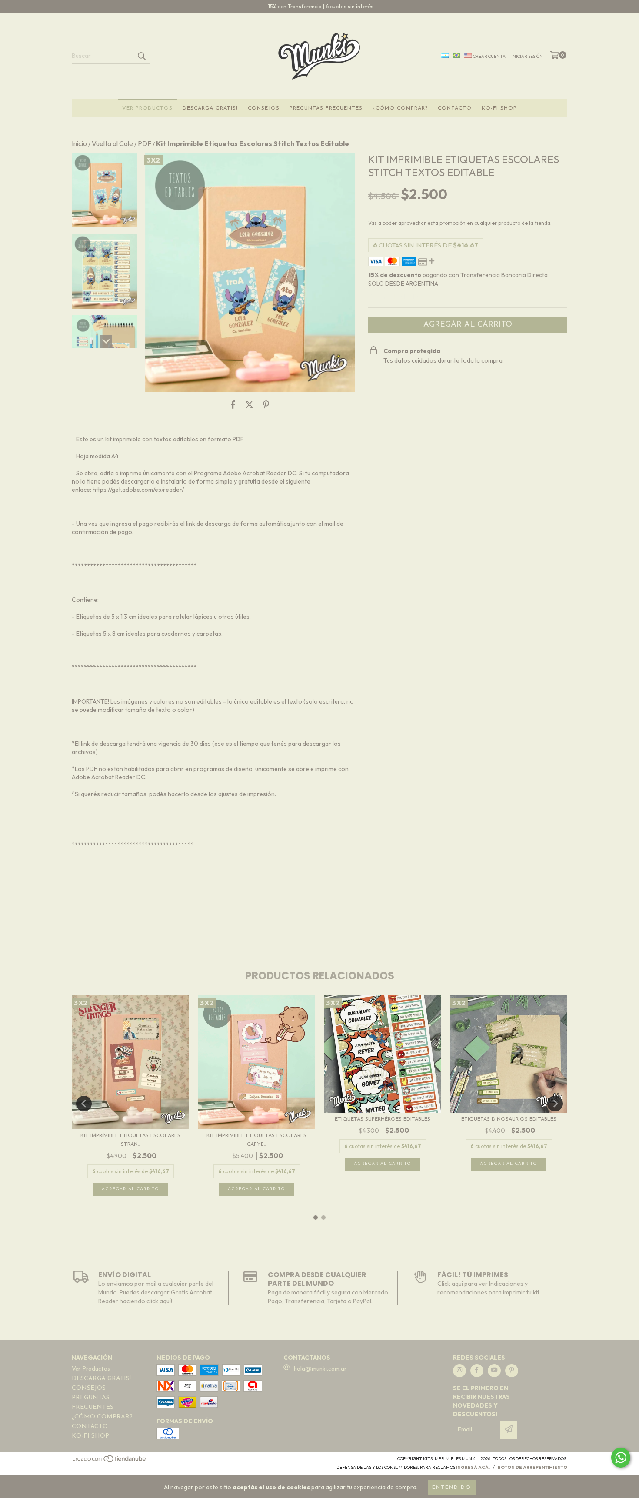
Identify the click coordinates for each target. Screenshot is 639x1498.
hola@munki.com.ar (320, 1369)
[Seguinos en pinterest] (511, 1370)
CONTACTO (455, 108)
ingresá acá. (473, 1467)
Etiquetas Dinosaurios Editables (508, 1119)
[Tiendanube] (110, 1462)
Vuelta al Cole (112, 143)
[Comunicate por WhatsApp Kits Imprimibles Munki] (620, 1458)
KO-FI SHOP (499, 108)
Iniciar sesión (527, 56)
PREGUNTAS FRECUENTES (326, 108)
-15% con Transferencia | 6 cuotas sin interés (319, 6)
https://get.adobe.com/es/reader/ (138, 490)
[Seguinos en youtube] (494, 1370)
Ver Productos (147, 108)
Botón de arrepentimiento (532, 1467)
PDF (144, 143)
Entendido (451, 1487)
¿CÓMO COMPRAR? (400, 108)
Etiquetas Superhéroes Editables (382, 1119)
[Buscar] (141, 56)
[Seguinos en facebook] (476, 1370)
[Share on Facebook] (233, 404)
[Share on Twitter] (249, 404)
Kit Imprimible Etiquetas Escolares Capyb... (256, 1140)
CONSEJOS (264, 108)
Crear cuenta (489, 56)
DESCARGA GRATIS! (210, 108)
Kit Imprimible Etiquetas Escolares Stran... (130, 1140)
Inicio (79, 143)
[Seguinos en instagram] (459, 1370)
